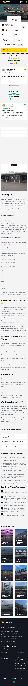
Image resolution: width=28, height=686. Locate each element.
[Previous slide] (3, 177)
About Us (5, 656)
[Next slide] (25, 177)
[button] (14, 436)
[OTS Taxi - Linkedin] (7, 649)
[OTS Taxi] (7, 2)
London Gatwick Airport (22, 663)
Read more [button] (5, 117)
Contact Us (5, 658)
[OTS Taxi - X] (4, 649)
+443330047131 (13, 638)
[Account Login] (26, 1)
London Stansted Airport (20, 656)
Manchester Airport (21, 668)
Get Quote (6, 50)
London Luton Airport (21, 665)
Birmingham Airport (21, 673)
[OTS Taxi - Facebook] (2, 649)
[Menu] (1, 1)
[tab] (14, 19)
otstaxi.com (4, 328)
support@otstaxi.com (10, 641)
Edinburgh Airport (20, 670)
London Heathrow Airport (20, 660)
